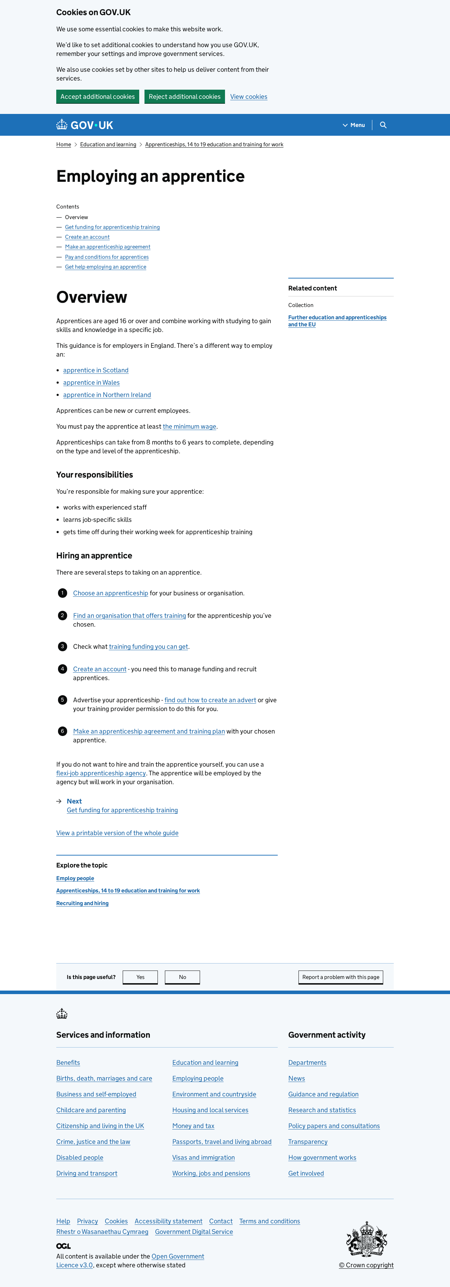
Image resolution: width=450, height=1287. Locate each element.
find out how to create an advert (210, 700)
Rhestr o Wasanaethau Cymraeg (102, 1232)
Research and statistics (322, 1110)
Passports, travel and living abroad (222, 1142)
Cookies (116, 1221)
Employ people (75, 878)
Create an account (87, 236)
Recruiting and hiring (82, 903)
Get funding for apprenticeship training (112, 227)
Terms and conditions (269, 1221)
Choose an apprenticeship (110, 593)
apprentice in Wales (91, 382)
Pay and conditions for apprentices (107, 257)
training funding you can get (148, 646)
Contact (221, 1221)
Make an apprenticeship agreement (107, 246)
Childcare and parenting (91, 1110)
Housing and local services (210, 1110)
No (189, 977)
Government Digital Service (194, 1232)
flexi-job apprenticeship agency (101, 773)
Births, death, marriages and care (104, 1078)
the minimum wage (189, 426)
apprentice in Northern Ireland (107, 395)
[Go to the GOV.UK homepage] (84, 125)
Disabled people (79, 1157)
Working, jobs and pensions (211, 1173)
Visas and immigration (203, 1157)
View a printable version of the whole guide (117, 833)
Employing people (198, 1078)
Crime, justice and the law (93, 1142)
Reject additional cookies (185, 96)
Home (63, 144)
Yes (147, 977)
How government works (322, 1157)
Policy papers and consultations (334, 1126)
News (296, 1078)
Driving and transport (86, 1173)
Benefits (68, 1062)
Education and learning (108, 144)
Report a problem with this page (340, 977)
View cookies (249, 96)
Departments (307, 1062)
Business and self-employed (96, 1094)
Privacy (87, 1221)
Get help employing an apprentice (105, 266)
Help (63, 1221)
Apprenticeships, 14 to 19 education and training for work (214, 144)
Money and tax (193, 1126)
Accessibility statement (168, 1221)
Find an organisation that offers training (129, 616)
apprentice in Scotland (96, 370)
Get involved (306, 1173)
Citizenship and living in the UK (100, 1126)
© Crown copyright (366, 1265)
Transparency (308, 1142)
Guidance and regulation (323, 1094)
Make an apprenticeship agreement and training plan (149, 731)
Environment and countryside (214, 1094)
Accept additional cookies (97, 96)
